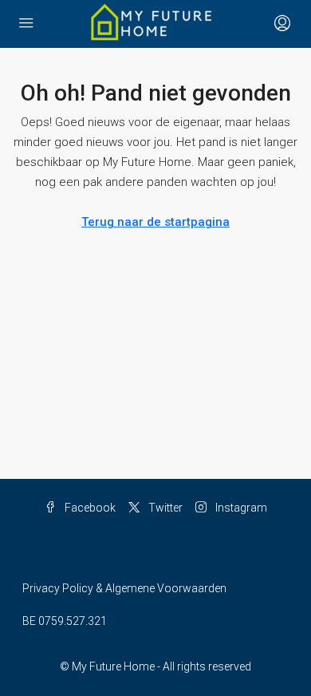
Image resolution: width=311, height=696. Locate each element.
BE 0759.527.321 (64, 621)
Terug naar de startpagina (155, 222)
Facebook (89, 507)
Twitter (164, 507)
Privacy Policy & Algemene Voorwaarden (124, 588)
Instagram (240, 507)
